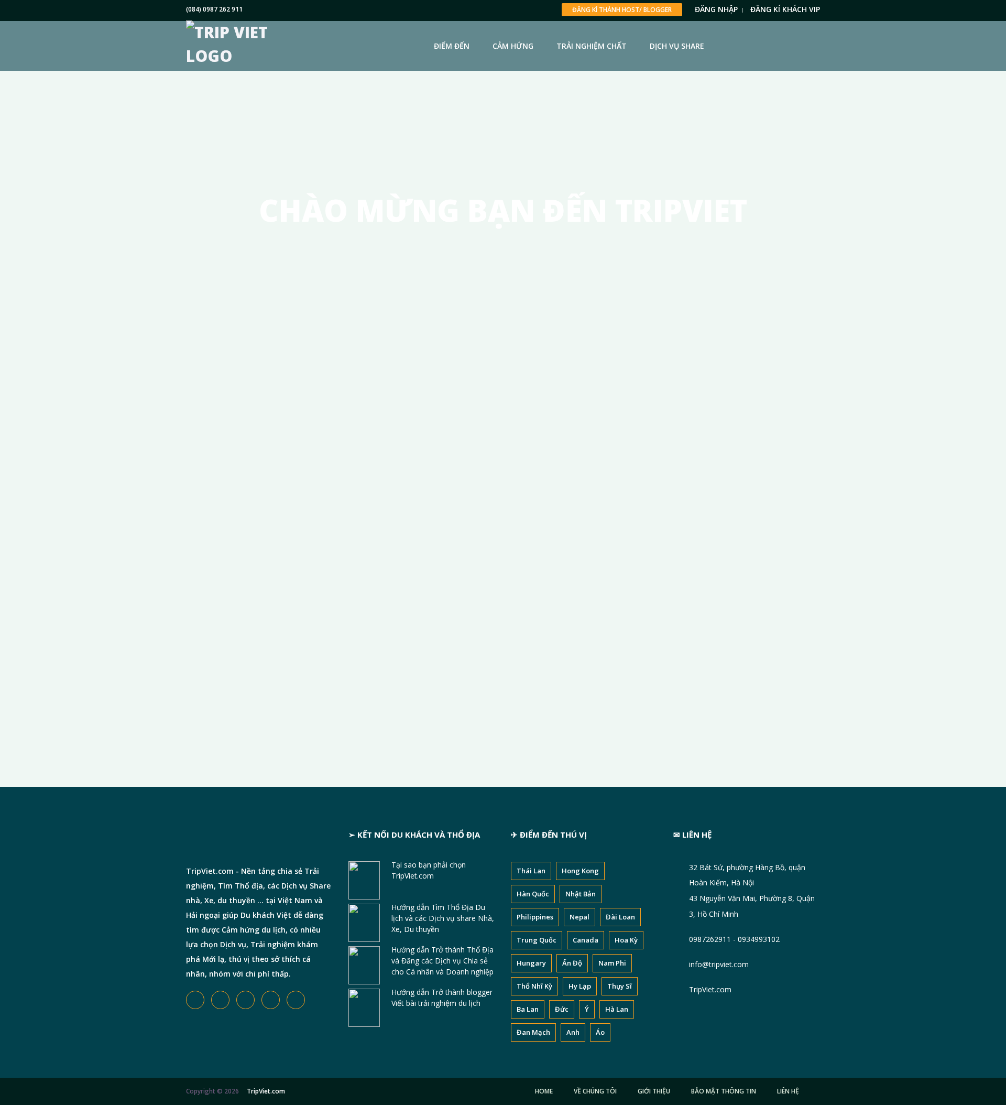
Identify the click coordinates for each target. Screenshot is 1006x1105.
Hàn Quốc (533, 893)
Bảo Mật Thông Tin (723, 1091)
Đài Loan (620, 917)
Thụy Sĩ (619, 986)
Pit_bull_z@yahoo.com (385, 614)
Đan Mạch (533, 1032)
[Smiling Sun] (254, 306)
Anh (572, 1032)
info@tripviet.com (719, 964)
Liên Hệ (788, 1091)
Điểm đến (451, 46)
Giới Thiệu (654, 1091)
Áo (600, 1032)
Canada (585, 940)
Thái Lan (531, 870)
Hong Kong (580, 870)
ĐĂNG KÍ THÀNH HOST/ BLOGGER (622, 9)
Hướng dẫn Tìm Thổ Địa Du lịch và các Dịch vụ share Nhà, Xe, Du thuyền (442, 918)
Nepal (579, 917)
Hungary (531, 963)
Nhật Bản (580, 893)
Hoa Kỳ (626, 940)
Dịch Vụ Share (677, 46)
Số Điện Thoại (389, 633)
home (544, 1091)
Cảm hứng (513, 46)
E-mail (357, 591)
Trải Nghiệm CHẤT (591, 46)
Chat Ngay (503, 486)
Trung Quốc (536, 940)
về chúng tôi (595, 1091)
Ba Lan (528, 1009)
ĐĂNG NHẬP (716, 9)
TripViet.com (710, 989)
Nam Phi (612, 963)
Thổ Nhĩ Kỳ (534, 986)
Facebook (381, 676)
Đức (561, 1009)
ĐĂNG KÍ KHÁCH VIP (785, 9)
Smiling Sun (354, 324)
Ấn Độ (572, 963)
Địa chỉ (358, 548)
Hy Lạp (579, 986)
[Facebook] (320, 403)
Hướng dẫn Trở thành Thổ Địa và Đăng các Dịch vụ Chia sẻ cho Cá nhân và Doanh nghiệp (442, 961)
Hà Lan (616, 1009)
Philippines (535, 917)
